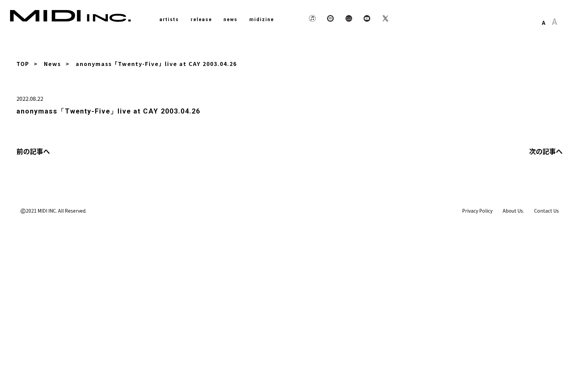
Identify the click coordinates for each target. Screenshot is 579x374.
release (201, 19)
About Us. (513, 210)
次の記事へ (546, 151)
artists (169, 19)
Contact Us (546, 210)
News (52, 64)
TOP (22, 64)
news (230, 19)
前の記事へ (33, 151)
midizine (261, 19)
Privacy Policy (477, 210)
